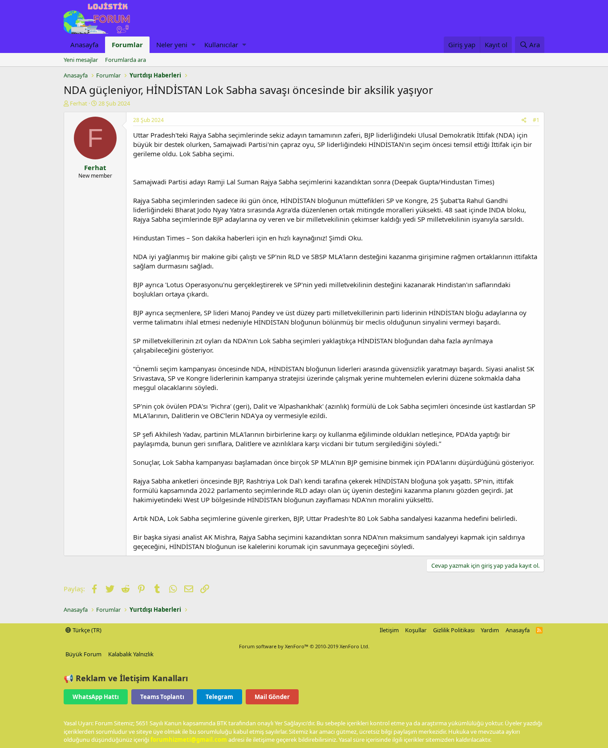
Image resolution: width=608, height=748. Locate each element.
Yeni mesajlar (81, 60)
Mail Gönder (272, 697)
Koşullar (415, 630)
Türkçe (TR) (86, 630)
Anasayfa (84, 44)
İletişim (389, 630)
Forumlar (127, 44)
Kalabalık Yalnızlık (131, 654)
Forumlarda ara (125, 60)
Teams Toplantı (162, 697)
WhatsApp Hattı (96, 697)
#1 (536, 120)
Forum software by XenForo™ (304, 646)
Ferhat (78, 103)
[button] (193, 45)
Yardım (490, 630)
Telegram (219, 697)
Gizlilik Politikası (453, 630)
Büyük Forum (83, 654)
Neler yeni (171, 44)
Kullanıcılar (221, 44)
